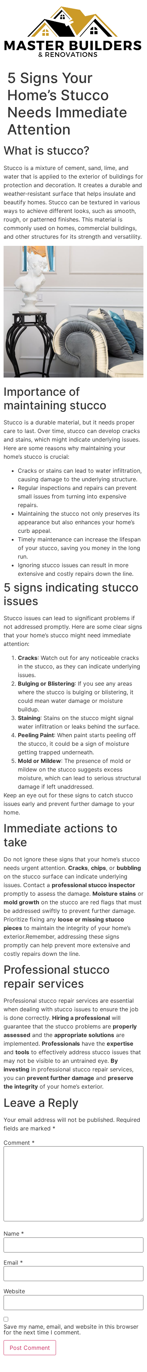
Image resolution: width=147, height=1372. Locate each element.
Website (14, 1291)
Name (14, 1233)
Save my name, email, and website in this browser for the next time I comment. (71, 1329)
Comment (19, 1142)
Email (13, 1262)
